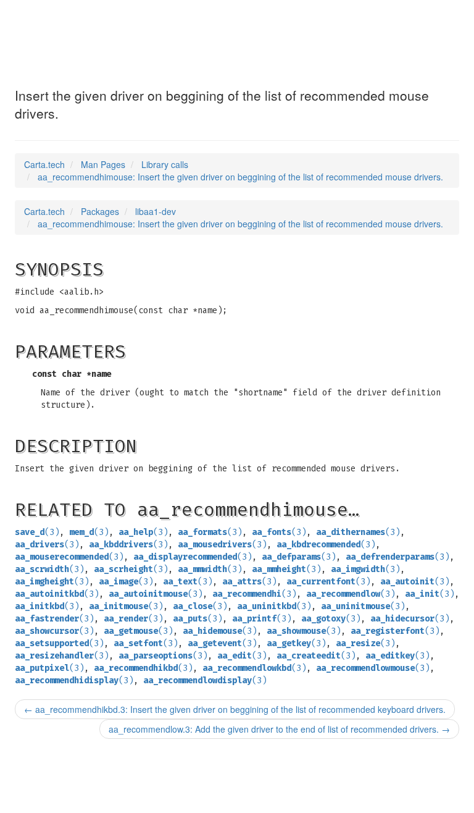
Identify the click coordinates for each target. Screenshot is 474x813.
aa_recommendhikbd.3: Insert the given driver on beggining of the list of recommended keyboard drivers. (235, 709)
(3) (37, 532)
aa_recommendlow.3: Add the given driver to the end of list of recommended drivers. (279, 729)
